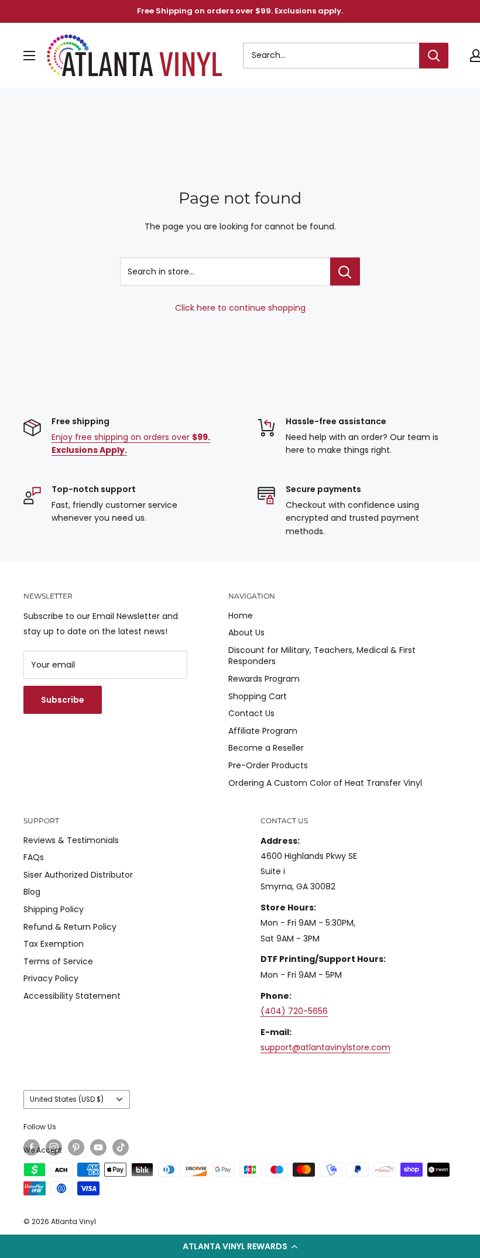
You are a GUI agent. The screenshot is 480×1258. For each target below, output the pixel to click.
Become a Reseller (266, 748)
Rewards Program (264, 679)
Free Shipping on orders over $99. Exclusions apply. (240, 10)
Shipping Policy (53, 909)
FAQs (33, 857)
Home (240, 615)
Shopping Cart (257, 696)
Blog (31, 892)
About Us (246, 632)
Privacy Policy (50, 978)
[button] (240, 1246)
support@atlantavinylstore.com (325, 1047)
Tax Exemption (53, 944)
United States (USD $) (67, 1099)
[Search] (433, 55)
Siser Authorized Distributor (78, 875)
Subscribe (62, 700)
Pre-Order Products (268, 765)
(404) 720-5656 (294, 1011)
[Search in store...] (345, 271)
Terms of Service (58, 961)
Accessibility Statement (72, 996)
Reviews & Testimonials (71, 840)
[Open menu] (29, 55)
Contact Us (251, 713)
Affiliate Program (262, 731)
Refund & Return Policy (69, 927)
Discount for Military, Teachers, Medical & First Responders (322, 656)
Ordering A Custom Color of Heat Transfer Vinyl (325, 783)
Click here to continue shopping (240, 308)
